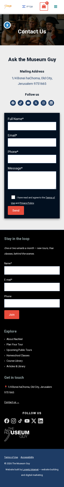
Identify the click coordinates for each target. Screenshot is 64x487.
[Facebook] (6, 420)
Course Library (15, 361)
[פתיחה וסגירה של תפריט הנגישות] (7, 25)
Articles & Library (16, 366)
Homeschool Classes (18, 355)
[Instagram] (13, 420)
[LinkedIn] (40, 420)
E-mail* (8, 280)
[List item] (13, 103)
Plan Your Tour (15, 344)
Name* (8, 263)
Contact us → (11, 402)
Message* (15, 168)
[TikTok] (20, 420)
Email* (12, 135)
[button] (16, 210)
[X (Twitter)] (33, 420)
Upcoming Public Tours (19, 350)
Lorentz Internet (31, 469)
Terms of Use (11, 457)
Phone (8, 296)
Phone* (13, 151)
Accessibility (27, 457)
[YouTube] (27, 420)
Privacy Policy (27, 203)
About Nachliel (15, 339)
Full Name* (16, 119)
